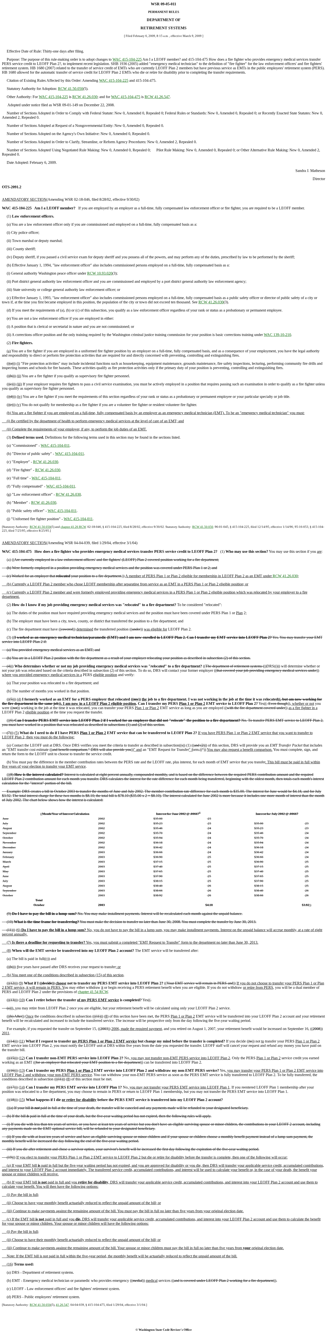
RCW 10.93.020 (99, 273)
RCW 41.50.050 (70, 89)
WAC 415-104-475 (125, 97)
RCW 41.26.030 (84, 97)
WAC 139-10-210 (277, 335)
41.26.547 (62, 1305)
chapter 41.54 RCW (93, 992)
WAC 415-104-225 (127, 59)
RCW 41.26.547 (157, 97)
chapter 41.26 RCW (73, 527)
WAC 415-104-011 (55, 445)
